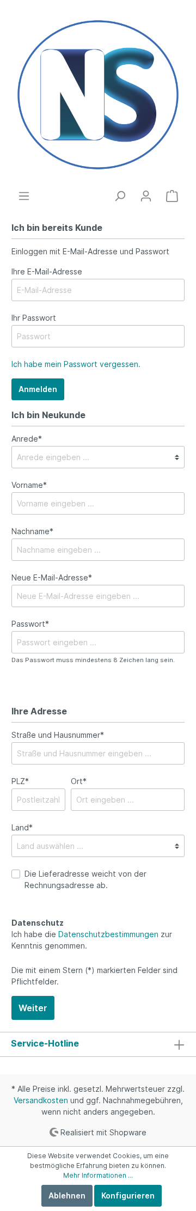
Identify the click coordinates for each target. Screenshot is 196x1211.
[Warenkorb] (172, 196)
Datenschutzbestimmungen (108, 934)
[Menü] (24, 196)
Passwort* (30, 623)
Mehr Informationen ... (98, 1175)
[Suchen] (120, 196)
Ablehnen (66, 1195)
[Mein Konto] (146, 196)
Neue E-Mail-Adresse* (51, 577)
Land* (22, 827)
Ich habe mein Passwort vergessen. (75, 364)
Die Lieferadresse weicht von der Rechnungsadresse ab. (85, 879)
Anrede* (26, 438)
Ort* (79, 781)
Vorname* (29, 485)
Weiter (33, 1007)
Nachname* (32, 531)
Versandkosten (41, 1100)
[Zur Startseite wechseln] (98, 94)
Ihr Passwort (33, 317)
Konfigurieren (128, 1195)
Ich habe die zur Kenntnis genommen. (91, 939)
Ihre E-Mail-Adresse (46, 271)
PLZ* (20, 781)
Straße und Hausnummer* (57, 734)
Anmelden (38, 389)
